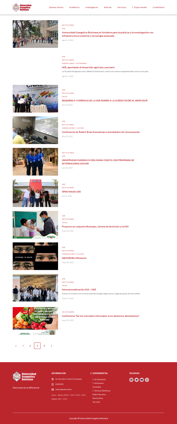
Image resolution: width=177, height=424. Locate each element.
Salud (64, 96)
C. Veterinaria (98, 383)
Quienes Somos (56, 7)
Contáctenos (158, 7)
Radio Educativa (99, 394)
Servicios (122, 7)
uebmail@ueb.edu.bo (63, 389)
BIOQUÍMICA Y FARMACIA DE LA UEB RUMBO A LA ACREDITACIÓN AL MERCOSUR (104, 100)
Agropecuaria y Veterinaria (74, 63)
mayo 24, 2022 (68, 298)
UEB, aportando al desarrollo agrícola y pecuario (88, 67)
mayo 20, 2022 (68, 320)
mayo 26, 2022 (68, 231)
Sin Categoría (68, 312)
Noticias (108, 7)
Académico (74, 7)
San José (96, 402)
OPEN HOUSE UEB (71, 191)
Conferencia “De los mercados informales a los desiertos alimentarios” (101, 315)
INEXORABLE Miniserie (74, 258)
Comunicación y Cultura (73, 128)
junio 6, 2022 (67, 196)
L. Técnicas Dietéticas (102, 391)
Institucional (68, 25)
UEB (63, 28)
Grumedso (97, 387)
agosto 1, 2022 (67, 40)
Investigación (92, 7)
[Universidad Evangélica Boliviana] (22, 7)
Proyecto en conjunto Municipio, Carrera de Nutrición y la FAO (95, 226)
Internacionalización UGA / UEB (79, 289)
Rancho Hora (98, 398)
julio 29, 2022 (67, 105)
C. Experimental (139, 7)
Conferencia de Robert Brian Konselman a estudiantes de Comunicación (101, 132)
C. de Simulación (99, 379)
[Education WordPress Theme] (30, 376)
